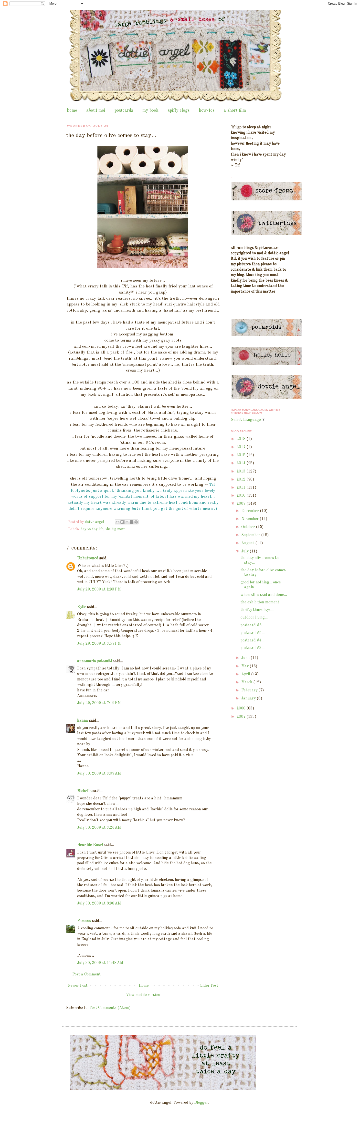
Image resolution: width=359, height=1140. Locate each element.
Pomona (84, 921)
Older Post (209, 986)
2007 (241, 717)
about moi (95, 110)
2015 (241, 455)
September (251, 535)
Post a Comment (86, 974)
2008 (241, 708)
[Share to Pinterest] (136, 522)
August (248, 543)
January (249, 698)
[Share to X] (126, 522)
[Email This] (117, 522)
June (246, 658)
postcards (124, 110)
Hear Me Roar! (90, 845)
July (245, 551)
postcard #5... (252, 633)
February (249, 690)
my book (150, 110)
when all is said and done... (264, 595)
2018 (241, 439)
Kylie (81, 607)
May (245, 666)
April (246, 674)
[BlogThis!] (122, 522)
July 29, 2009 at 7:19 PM (99, 703)
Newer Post (77, 986)
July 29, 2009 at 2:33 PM (99, 589)
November (250, 519)
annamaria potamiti (94, 661)
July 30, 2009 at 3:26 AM (99, 828)
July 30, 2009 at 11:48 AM (100, 963)
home (72, 110)
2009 (241, 504)
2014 (241, 463)
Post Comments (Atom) (110, 1008)
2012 (241, 480)
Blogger (201, 1103)
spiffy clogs (179, 110)
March (247, 682)
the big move (115, 529)
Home (144, 986)
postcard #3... (252, 648)
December (250, 511)
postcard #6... (252, 625)
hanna (82, 721)
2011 (241, 488)
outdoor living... (254, 617)
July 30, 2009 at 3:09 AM (99, 774)
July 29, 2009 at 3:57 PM (99, 644)
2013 (241, 471)
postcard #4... (252, 640)
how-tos (206, 110)
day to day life (92, 529)
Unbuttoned (87, 558)
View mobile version (143, 995)
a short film (235, 110)
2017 (241, 447)
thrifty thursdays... (257, 610)
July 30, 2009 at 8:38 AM (99, 903)
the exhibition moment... (261, 602)
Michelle (84, 791)
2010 (241, 496)
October (248, 527)
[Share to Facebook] (131, 522)
